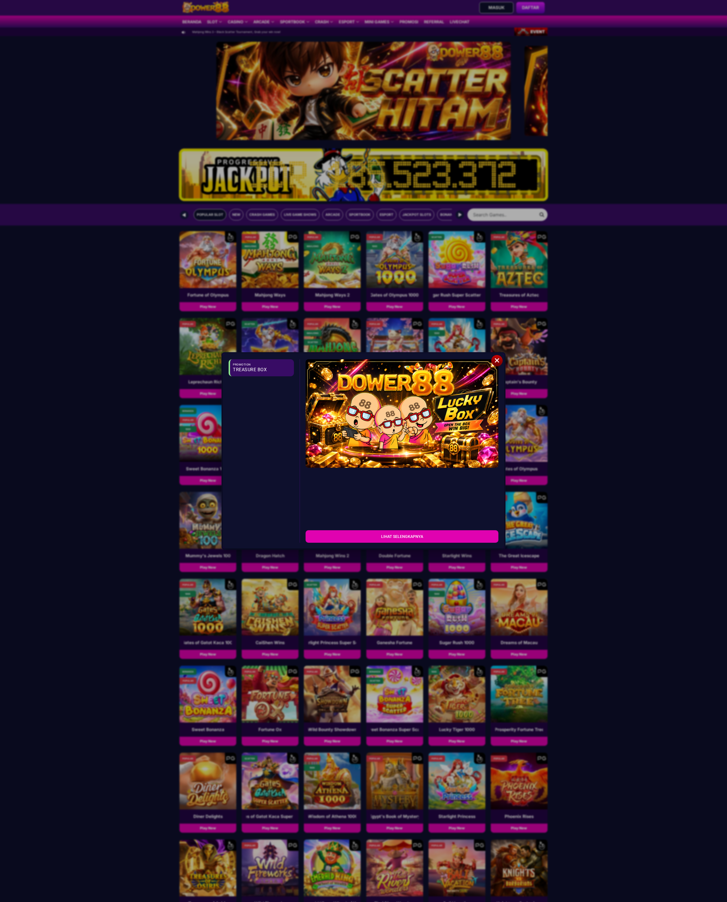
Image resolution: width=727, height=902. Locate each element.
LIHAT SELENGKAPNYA (402, 536)
